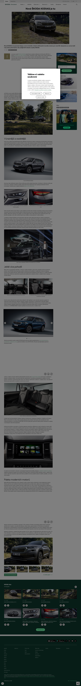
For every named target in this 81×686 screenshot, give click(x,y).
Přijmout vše (47, 93)
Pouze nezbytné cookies (36, 93)
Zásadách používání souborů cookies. (43, 90)
